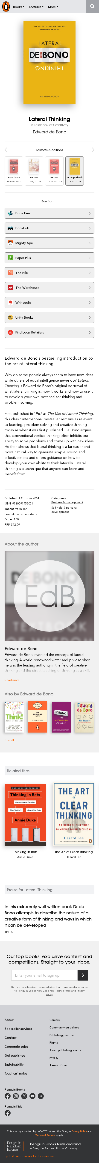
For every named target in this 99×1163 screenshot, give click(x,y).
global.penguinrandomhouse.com (30, 1156)
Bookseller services (18, 1029)
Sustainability (14, 1064)
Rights (54, 1042)
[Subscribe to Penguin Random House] (83, 975)
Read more (12, 680)
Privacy (54, 1058)
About (9, 1020)
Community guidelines (64, 1027)
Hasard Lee (74, 856)
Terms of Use (63, 990)
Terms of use (58, 1065)
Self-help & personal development (64, 509)
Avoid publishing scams (65, 1050)
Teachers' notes (16, 1073)
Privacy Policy (79, 1131)
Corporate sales (16, 1046)
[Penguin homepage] (6, 6)
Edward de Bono (49, 131)
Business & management (67, 502)
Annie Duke (25, 856)
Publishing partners (62, 1035)
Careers (55, 1020)
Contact (11, 1037)
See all (9, 740)
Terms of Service (45, 1135)
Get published (15, 1055)
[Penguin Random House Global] (17, 1145)
